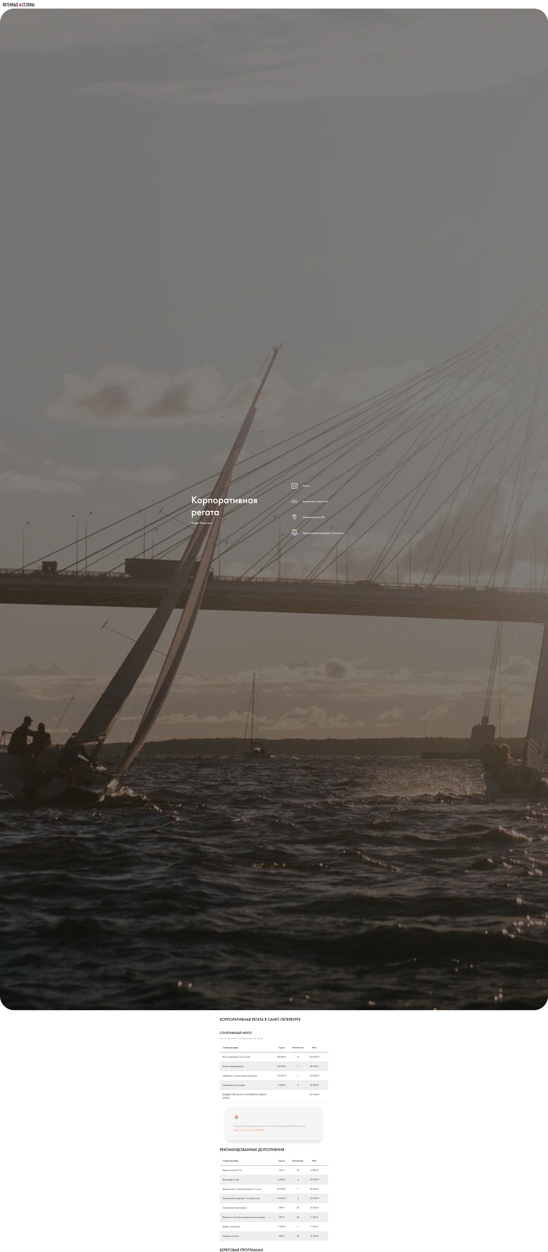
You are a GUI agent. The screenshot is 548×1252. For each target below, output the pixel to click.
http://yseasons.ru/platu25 (249, 1130)
